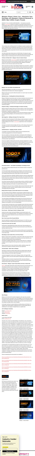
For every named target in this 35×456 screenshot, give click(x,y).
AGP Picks (3, 1)
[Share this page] (32, 12)
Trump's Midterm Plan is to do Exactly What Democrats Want (14, 1)
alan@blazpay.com (7, 318)
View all (32, 1)
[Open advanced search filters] (30, 12)
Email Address (5, 447)
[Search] (28, 12)
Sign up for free (9, 451)
